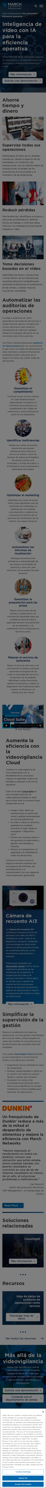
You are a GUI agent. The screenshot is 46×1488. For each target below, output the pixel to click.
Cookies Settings (23, 1472)
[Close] (43, 1411)
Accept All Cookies (23, 1484)
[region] (23, 1448)
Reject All (23, 1478)
